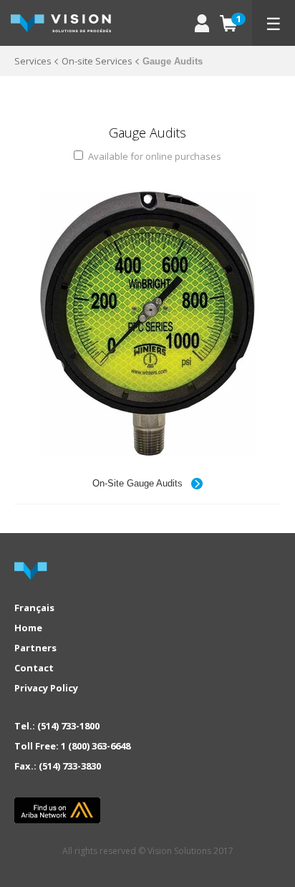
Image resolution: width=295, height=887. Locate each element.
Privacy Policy (46, 687)
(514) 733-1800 (68, 725)
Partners (35, 647)
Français (34, 607)
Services (33, 60)
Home (28, 627)
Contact (34, 667)
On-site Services (97, 60)
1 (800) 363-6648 (95, 745)
